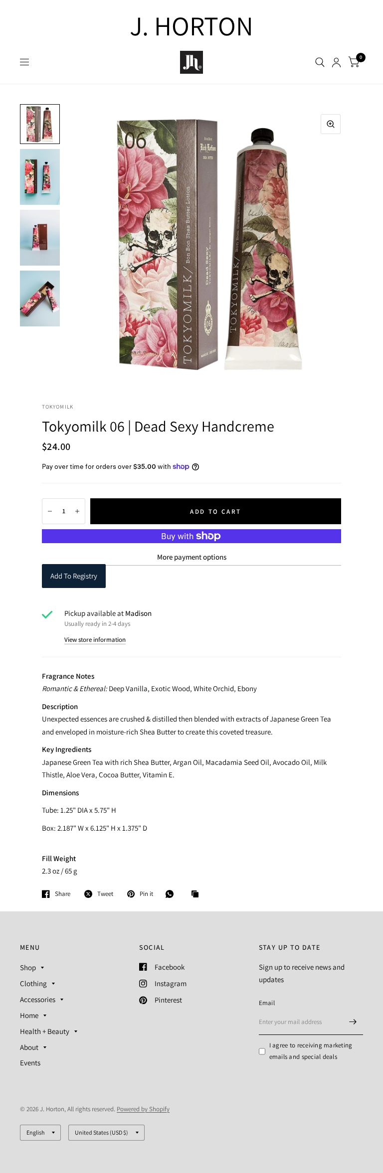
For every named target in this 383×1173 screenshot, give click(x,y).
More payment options (191, 557)
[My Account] (336, 62)
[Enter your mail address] (353, 1022)
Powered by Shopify (143, 1109)
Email (267, 1003)
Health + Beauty (44, 1031)
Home (29, 1015)
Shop (28, 967)
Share (62, 894)
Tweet (105, 894)
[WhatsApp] (172, 894)
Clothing (33, 983)
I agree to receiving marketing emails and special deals (311, 1051)
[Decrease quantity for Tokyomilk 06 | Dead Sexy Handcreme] (49, 511)
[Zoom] (331, 124)
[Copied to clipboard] (197, 894)
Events (30, 1062)
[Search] (320, 62)
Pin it (146, 894)
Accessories (37, 999)
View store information (95, 639)
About (29, 1047)
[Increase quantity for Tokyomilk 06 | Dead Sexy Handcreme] (77, 511)
